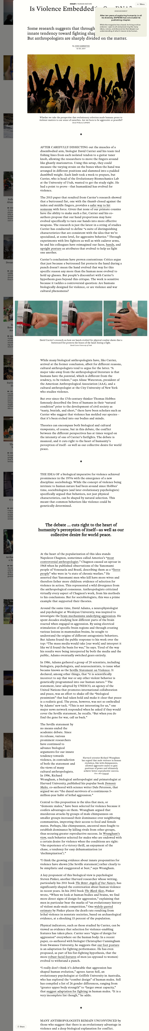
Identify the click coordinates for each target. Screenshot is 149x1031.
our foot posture (108, 945)
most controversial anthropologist (77, 560)
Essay (73, 4)
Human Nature (85, 4)
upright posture (50, 248)
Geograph (105, 773)
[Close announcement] (95, 7)
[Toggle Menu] (141, 4)
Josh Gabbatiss (82, 46)
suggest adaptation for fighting (67, 991)
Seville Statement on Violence (90, 670)
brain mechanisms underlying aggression (88, 616)
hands (110, 244)
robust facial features (62, 957)
